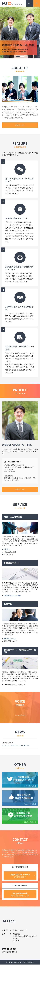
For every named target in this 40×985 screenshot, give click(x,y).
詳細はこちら (20, 125)
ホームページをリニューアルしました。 (16, 745)
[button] (18, 56)
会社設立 (7, 549)
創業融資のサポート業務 (12, 595)
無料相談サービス (10, 638)
